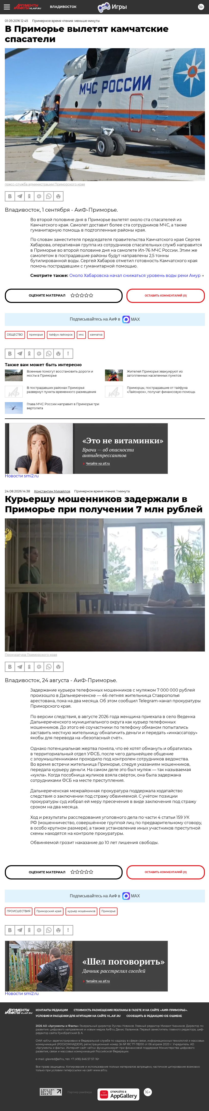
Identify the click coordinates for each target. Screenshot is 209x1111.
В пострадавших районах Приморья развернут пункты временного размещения (61, 390)
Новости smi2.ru (22, 476)
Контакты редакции (52, 1010)
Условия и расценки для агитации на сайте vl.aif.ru (78, 1016)
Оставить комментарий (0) (166, 295)
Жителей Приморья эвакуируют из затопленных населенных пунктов (154, 373)
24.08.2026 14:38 (17, 491)
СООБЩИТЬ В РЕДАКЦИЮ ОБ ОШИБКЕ (154, 1016)
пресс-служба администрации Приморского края (45, 184)
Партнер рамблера (80, 1092)
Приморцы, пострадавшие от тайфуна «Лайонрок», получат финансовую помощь (161, 390)
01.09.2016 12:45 (16, 21)
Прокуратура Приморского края (31, 655)
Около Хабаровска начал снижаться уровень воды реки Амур (135, 275)
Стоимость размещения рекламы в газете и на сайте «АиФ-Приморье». (131, 1010)
